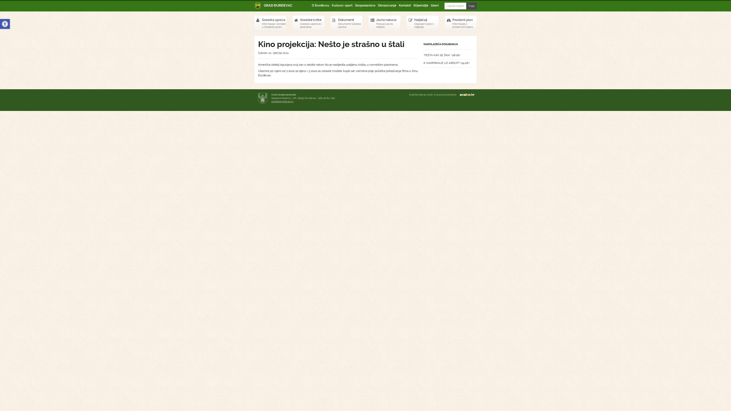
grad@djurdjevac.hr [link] (282, 101)
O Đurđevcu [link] (320, 5)
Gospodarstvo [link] (365, 5)
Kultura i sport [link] (342, 5)
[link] (5, 24)
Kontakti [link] (405, 5)
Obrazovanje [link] (387, 5)
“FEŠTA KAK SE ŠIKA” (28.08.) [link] (442, 55)
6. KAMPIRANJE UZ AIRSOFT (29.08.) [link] (446, 63)
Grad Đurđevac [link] (273, 6)
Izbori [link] (435, 5)
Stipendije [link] (420, 5)
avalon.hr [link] (468, 94)
